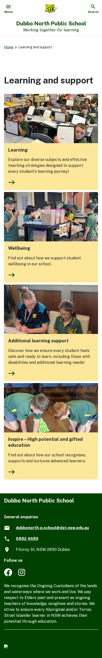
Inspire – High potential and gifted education (45, 442)
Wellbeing (19, 248)
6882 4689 (27, 538)
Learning (18, 150)
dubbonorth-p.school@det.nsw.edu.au (52, 527)
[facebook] (8, 575)
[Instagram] (22, 575)
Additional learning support (38, 340)
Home (8, 47)
